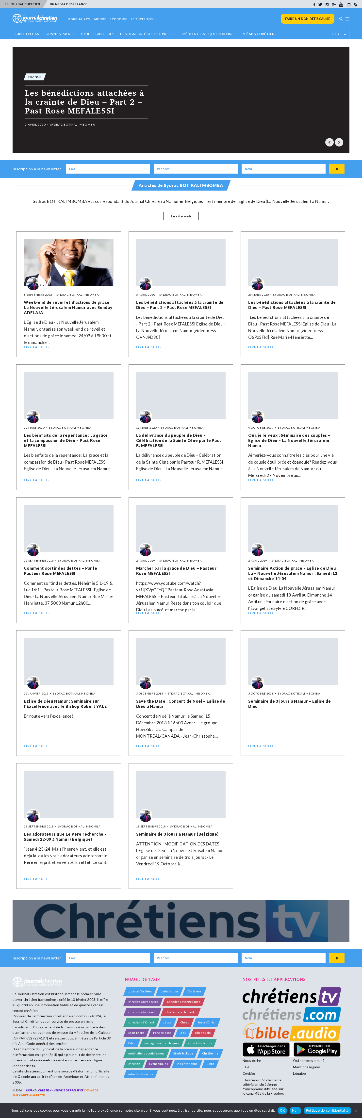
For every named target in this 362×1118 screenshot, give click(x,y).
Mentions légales (307, 1067)
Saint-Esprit (136, 1033)
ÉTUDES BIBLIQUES (97, 34)
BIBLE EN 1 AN (27, 34)
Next (339, 142)
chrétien (134, 1064)
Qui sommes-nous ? (309, 1060)
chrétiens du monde (142, 1012)
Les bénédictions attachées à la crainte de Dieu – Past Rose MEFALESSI (292, 305)
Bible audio (203, 1033)
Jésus (167, 1022)
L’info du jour (169, 991)
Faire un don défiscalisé (307, 19)
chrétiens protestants (180, 1012)
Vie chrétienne (187, 1064)
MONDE (100, 19)
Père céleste (162, 1033)
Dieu (183, 1033)
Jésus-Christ (206, 1022)
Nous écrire (252, 1060)
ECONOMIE (118, 19)
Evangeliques (158, 1064)
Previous (329, 142)
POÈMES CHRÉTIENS (259, 34)
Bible (131, 1043)
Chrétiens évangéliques (183, 1002)
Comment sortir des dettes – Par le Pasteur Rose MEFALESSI (60, 571)
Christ (184, 1022)
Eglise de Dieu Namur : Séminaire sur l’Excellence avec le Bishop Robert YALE (65, 704)
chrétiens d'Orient (141, 1022)
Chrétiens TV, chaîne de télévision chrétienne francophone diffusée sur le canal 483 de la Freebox (263, 1087)
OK (282, 1110)
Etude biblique (183, 1053)
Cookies (249, 1073)
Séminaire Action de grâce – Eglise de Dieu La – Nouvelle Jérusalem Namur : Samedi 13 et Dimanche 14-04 (292, 573)
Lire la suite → (39, 347)
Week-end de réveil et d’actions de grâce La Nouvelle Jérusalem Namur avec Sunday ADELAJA (68, 307)
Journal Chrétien (30, 994)
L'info (210, 1064)
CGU (246, 1067)
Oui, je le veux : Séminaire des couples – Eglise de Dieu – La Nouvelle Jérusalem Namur (289, 440)
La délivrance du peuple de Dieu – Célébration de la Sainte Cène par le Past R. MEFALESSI (178, 440)
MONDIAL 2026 (79, 19)
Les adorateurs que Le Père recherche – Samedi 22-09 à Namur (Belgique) (65, 837)
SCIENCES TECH (143, 19)
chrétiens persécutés (143, 1002)
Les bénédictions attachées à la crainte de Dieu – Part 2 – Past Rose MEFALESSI (180, 305)
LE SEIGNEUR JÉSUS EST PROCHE (148, 34)
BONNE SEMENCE (60, 34)
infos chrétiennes (140, 1074)
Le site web (181, 216)
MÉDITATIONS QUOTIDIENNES (209, 34)
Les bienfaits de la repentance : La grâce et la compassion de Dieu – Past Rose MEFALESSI (66, 440)
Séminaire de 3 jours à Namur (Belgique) (177, 834)
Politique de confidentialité (327, 1110)
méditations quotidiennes (146, 1053)
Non (295, 1110)
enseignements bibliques (161, 1043)
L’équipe (299, 1073)
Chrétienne (210, 1053)
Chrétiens (194, 991)
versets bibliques (200, 1043)
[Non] (355, 1110)
